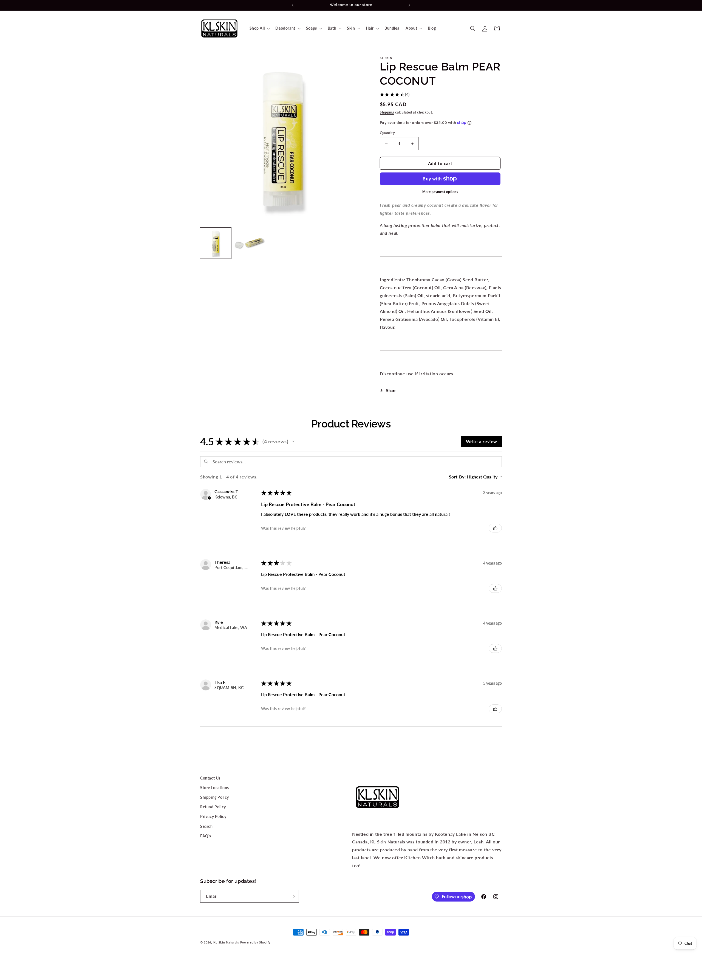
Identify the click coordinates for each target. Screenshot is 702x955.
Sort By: (457, 476)
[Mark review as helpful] (495, 528)
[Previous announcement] (293, 5)
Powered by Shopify (255, 942)
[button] (259, 28)
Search (206, 826)
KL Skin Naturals (226, 942)
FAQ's (205, 836)
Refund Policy (213, 806)
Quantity (387, 133)
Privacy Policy (213, 816)
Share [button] (391, 390)
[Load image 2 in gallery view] (249, 243)
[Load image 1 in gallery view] (215, 243)
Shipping (387, 112)
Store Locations (214, 787)
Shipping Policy (214, 797)
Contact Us (210, 778)
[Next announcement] (409, 5)
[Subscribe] (293, 896)
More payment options (440, 192)
